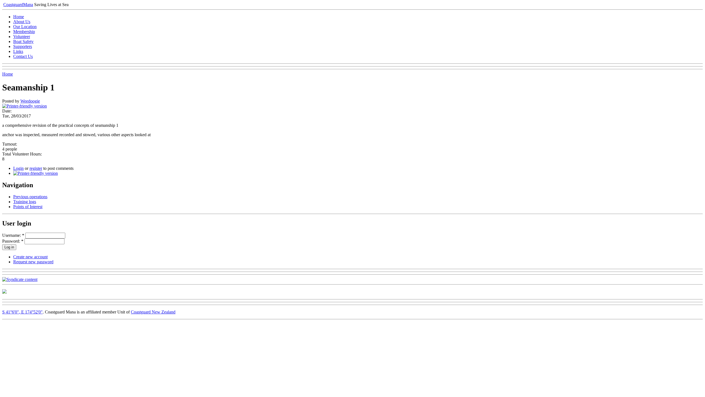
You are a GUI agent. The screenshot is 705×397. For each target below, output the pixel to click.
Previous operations (30, 196)
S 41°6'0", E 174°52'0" (22, 312)
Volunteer (21, 36)
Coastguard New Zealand (153, 312)
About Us (21, 21)
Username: (13, 235)
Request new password (33, 261)
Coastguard (18, 4)
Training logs (24, 201)
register (35, 168)
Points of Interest (27, 206)
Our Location (25, 26)
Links (18, 51)
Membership (24, 31)
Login (18, 168)
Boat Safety (23, 41)
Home (18, 16)
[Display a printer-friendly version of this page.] (24, 106)
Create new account (30, 256)
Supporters (22, 46)
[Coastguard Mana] (4, 292)
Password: (12, 241)
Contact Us (23, 56)
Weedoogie (30, 101)
